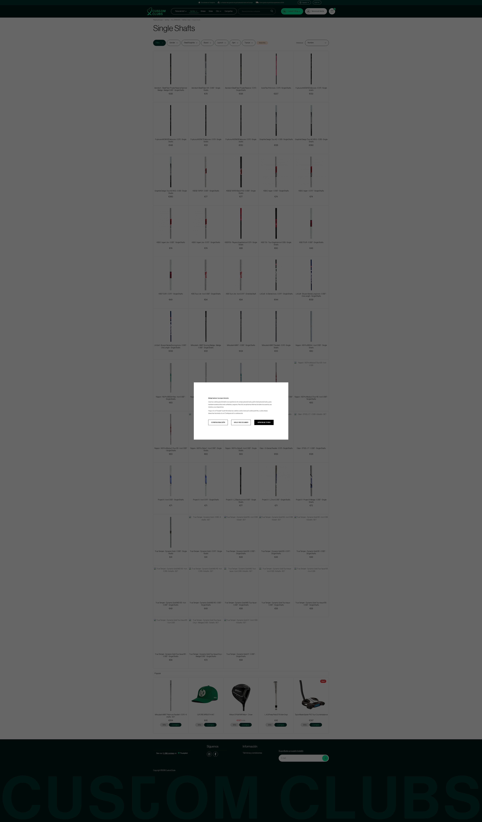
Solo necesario (241, 422)
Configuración (218, 422)
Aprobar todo (263, 422)
